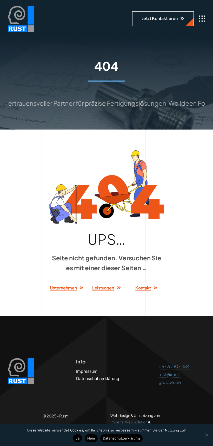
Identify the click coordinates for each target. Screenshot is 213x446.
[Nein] (206, 434)
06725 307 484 (174, 366)
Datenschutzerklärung (121, 438)
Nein (91, 438)
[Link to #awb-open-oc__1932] (202, 19)
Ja (77, 438)
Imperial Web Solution (129, 422)
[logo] (21, 8)
